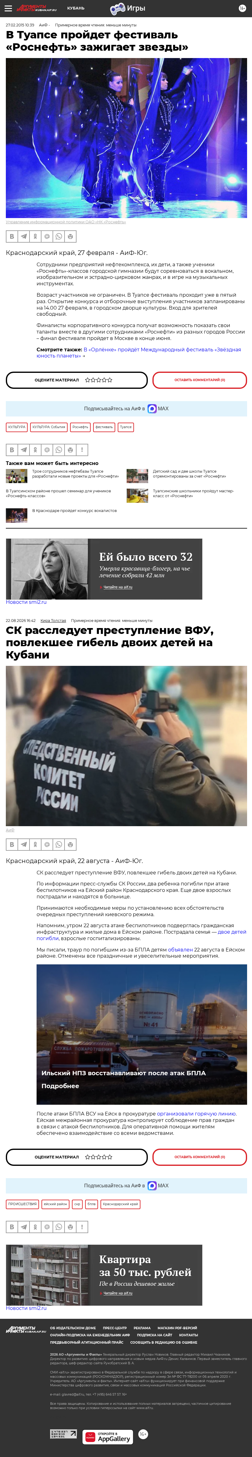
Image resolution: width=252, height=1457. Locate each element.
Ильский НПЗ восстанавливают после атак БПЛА (123, 1073)
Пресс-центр (115, 1328)
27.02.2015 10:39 (20, 25)
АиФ (10, 830)
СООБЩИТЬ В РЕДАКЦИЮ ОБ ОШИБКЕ (163, 1343)
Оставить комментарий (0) (200, 380)
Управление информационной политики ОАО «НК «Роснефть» (66, 222)
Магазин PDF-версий (177, 1328)
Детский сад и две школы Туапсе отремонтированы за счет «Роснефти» (189, 474)
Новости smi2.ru (26, 602)
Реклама (142, 1328)
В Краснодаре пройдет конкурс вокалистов (74, 510)
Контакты (188, 1335)
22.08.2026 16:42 (21, 620)
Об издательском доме (73, 1328)
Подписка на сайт (154, 1335)
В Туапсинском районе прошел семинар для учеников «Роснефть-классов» (75, 493)
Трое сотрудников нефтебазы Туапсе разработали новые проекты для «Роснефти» (75, 474)
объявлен (181, 950)
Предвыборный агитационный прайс (86, 1343)
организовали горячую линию (196, 1114)
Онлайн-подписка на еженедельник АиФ (90, 1335)
